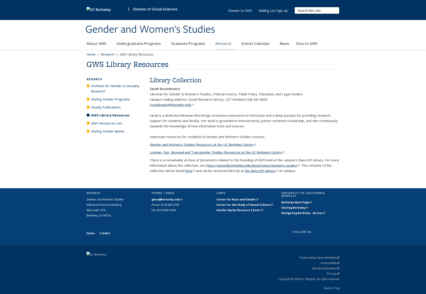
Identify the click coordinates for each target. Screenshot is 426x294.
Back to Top (331, 288)
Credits (105, 233)
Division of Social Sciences (155, 9)
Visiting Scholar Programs (110, 99)
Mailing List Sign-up (273, 10)
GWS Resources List (106, 123)
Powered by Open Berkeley (319, 258)
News (284, 43)
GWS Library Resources (110, 115)
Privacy (333, 274)
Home (91, 54)
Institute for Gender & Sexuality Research (115, 88)
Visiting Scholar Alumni (107, 131)
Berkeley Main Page (296, 202)
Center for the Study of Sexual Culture (244, 205)
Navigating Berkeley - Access (303, 213)
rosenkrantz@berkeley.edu (172, 104)
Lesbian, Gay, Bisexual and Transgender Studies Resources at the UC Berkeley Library (217, 152)
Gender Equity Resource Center (239, 210)
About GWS (97, 43)
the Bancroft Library (261, 170)
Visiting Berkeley (294, 208)
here (190, 170)
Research (223, 43)
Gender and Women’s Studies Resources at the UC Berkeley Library (203, 144)
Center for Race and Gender (237, 199)
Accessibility (330, 263)
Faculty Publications (106, 107)
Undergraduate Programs (139, 43)
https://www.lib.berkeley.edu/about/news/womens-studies (253, 165)
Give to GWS (307, 43)
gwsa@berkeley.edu (167, 199)
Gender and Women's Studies (150, 29)
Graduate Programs (188, 43)
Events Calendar (256, 43)
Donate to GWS (240, 10)
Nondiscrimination (325, 268)
